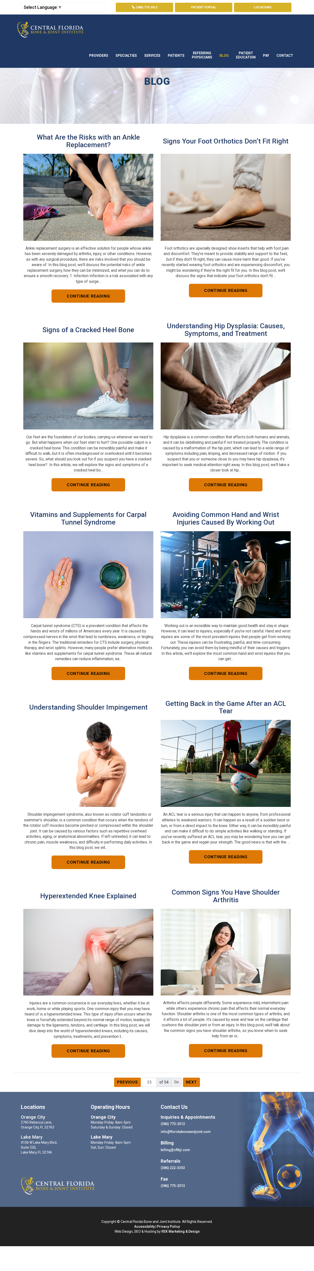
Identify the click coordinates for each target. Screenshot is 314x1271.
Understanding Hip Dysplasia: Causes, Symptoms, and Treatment (226, 330)
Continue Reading (88, 296)
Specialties (126, 55)
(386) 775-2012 (146, 7)
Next (191, 1082)
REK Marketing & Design (180, 1231)
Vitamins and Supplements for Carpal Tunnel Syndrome (88, 518)
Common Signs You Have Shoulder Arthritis (226, 896)
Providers (98, 55)
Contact (284, 55)
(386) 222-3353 (173, 1168)
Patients (176, 55)
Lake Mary (31, 1137)
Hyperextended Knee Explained (88, 896)
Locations (262, 7)
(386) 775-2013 (173, 1186)
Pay (266, 55)
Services (152, 55)
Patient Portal (203, 7)
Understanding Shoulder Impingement (88, 707)
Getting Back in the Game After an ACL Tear (226, 707)
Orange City (33, 1117)
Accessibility (144, 1226)
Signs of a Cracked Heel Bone (88, 330)
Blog (224, 55)
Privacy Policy (168, 1226)
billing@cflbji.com (175, 1150)
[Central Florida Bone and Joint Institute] (50, 28)
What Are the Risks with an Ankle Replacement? (88, 141)
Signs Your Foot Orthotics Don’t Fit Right (225, 141)
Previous (127, 1082)
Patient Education (246, 55)
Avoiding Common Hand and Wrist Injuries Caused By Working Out (225, 518)
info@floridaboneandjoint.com (186, 1132)
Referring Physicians (202, 55)
